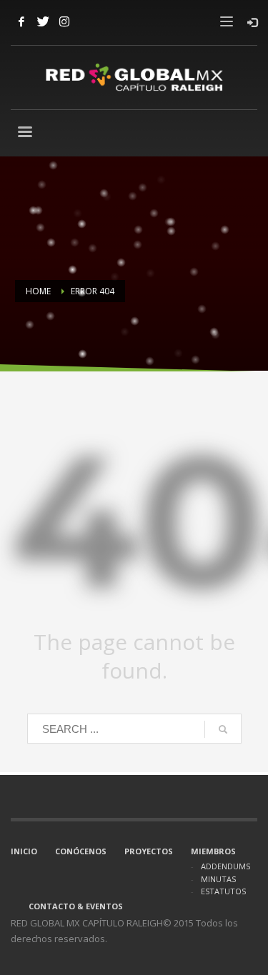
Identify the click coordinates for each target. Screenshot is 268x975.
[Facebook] (21, 21)
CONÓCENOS (80, 851)
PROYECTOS (148, 851)
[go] (223, 729)
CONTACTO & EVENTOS (76, 906)
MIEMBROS (213, 851)
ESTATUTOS (223, 891)
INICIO (24, 851)
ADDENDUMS (225, 866)
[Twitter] (43, 21)
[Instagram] (64, 21)
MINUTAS (218, 879)
